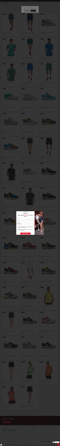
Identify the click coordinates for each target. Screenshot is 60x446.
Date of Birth (19, 223)
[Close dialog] (42, 212)
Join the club (25, 233)
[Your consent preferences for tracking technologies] (1, 444)
